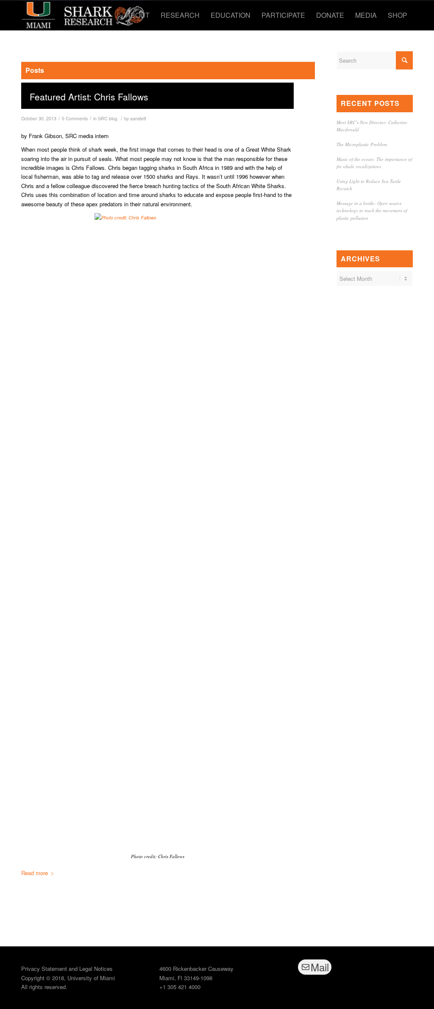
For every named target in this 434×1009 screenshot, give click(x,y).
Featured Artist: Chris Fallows (89, 96)
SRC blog (107, 118)
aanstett (138, 118)
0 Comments (75, 118)
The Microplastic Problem (362, 144)
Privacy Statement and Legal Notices (67, 969)
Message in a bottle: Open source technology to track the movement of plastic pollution (372, 210)
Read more (34, 873)
